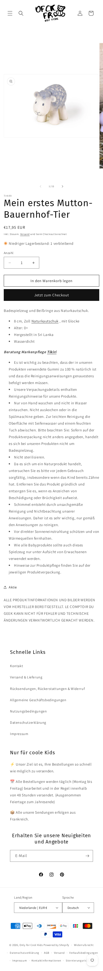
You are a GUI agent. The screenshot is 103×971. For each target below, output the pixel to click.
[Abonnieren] (87, 856)
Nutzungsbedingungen (28, 711)
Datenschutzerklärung (28, 722)
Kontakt (16, 666)
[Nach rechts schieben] (62, 186)
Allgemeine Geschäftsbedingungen (38, 700)
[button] (10, 13)
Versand (25, 234)
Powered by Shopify (56, 945)
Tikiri (51, 351)
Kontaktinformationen (46, 960)
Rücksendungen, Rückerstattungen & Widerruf (47, 688)
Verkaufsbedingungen (83, 952)
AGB (46, 952)
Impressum (19, 734)
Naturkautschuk (45, 321)
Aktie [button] (13, 587)
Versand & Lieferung (26, 677)
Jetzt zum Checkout (51, 295)
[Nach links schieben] (40, 186)
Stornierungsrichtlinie (80, 960)
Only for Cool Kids (31, 945)
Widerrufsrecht (84, 945)
